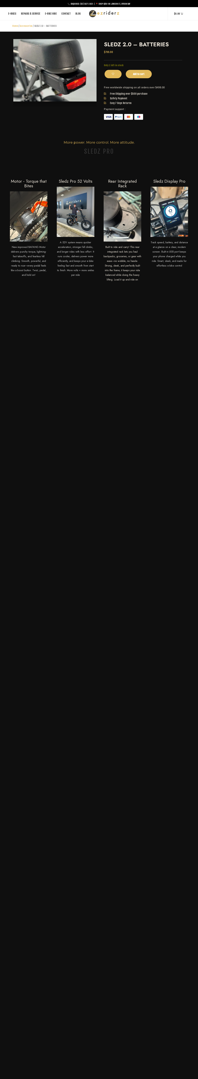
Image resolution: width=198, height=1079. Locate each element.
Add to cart (138, 74)
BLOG (78, 13)
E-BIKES (12, 13)
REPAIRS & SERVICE (30, 13)
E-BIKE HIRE (51, 13)
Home (15, 25)
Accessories (26, 25)
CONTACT (66, 13)
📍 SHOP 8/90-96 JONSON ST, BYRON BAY (113, 4)
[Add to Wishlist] (113, 74)
